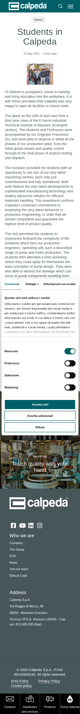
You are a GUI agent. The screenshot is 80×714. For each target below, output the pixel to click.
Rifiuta (40, 427)
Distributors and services (30, 709)
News (38, 20)
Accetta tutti (40, 404)
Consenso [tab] (11, 284)
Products (50, 707)
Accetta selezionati (40, 415)
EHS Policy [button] (20, 681)
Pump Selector (70, 707)
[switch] (70, 363)
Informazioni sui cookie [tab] (59, 284)
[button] (70, 6)
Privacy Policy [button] (49, 681)
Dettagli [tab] (31, 284)
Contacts (10, 707)
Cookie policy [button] (21, 686)
